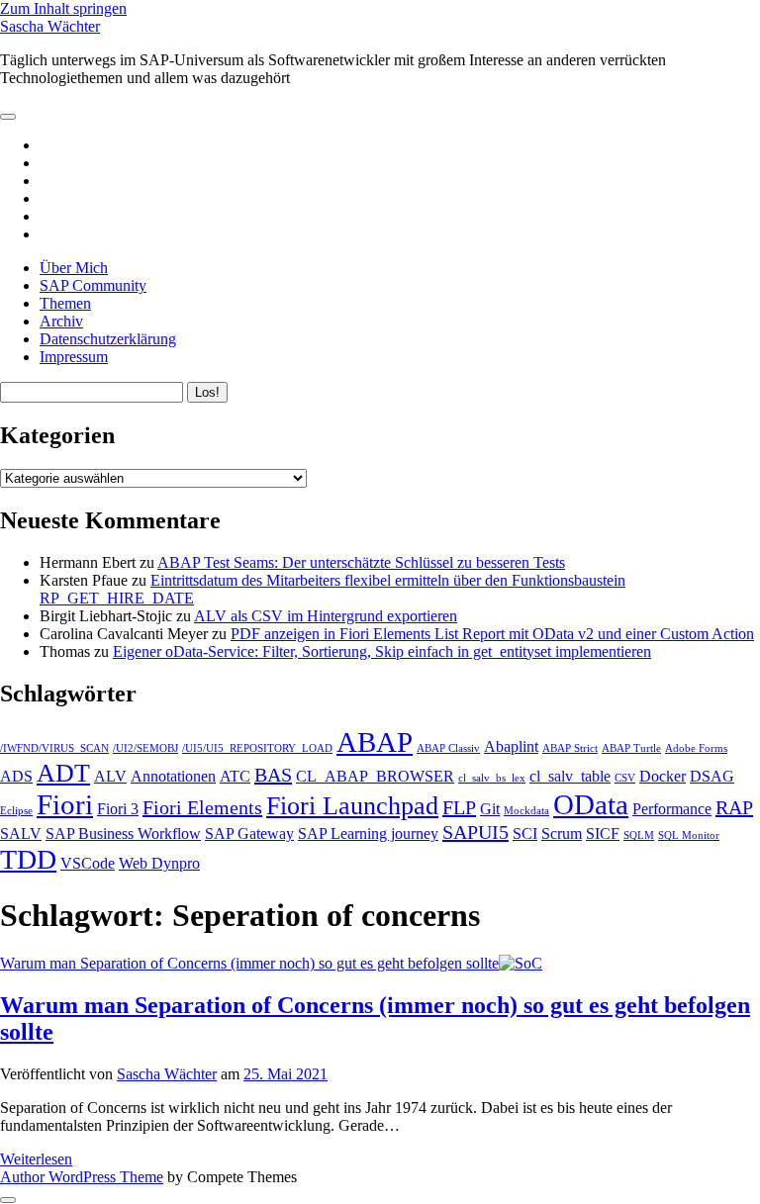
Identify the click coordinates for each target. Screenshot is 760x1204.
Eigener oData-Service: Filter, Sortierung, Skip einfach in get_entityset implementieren (382, 651)
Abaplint (511, 747)
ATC (235, 777)
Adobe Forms (696, 748)
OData (590, 804)
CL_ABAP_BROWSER (375, 777)
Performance (672, 809)
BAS (273, 775)
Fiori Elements (202, 807)
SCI (525, 834)
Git (490, 809)
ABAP (374, 742)
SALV (21, 834)
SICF (602, 834)
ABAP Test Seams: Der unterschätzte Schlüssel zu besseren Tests (361, 562)
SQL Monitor (688, 835)
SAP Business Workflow (123, 834)
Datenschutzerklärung (108, 338)
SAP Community (93, 285)
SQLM (638, 835)
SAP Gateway (249, 834)
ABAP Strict (570, 748)
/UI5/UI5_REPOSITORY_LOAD (257, 748)
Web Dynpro (159, 864)
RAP (734, 807)
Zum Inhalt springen (63, 8)
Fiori (65, 804)
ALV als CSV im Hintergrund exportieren (325, 615)
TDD (28, 859)
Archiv (61, 321)
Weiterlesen (36, 1159)
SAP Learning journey (368, 834)
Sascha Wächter (50, 26)
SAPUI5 (475, 832)
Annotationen (173, 777)
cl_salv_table (570, 777)
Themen (65, 303)
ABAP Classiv (448, 748)
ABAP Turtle (631, 748)
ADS (16, 777)
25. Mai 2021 (285, 1073)
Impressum (74, 356)
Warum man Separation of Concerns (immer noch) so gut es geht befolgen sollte (249, 963)
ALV (110, 777)
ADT (63, 773)
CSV (625, 778)
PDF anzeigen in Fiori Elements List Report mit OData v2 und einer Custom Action (492, 633)
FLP (459, 807)
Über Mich (74, 267)
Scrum (561, 834)
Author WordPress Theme (81, 1176)
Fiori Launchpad (352, 805)
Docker (662, 777)
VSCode (87, 864)
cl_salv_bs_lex (491, 778)
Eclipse (16, 810)
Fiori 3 (118, 809)
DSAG (712, 777)
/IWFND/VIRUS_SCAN (54, 748)
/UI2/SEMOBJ (145, 748)
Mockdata (526, 810)
